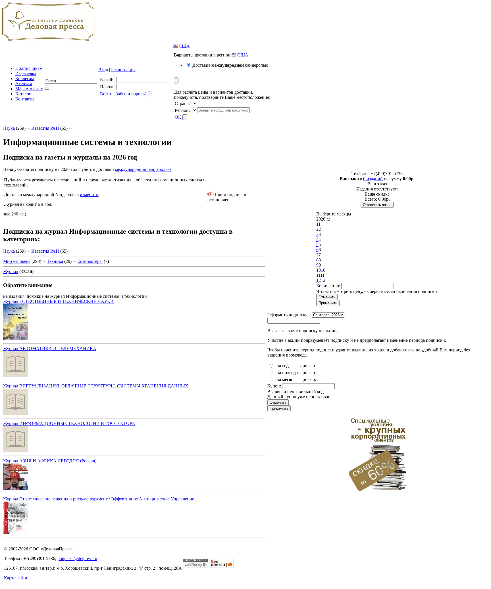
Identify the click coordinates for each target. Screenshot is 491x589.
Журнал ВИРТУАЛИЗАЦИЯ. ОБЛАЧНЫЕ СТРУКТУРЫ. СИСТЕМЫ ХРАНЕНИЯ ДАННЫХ (95, 385)
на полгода (287, 372)
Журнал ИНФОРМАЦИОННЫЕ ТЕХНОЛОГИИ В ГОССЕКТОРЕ (69, 423)
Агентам (23, 83)
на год (282, 365)
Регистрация (123, 69)
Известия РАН (45, 128)
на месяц (285, 379)
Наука (9, 128)
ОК (178, 117)
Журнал (10, 271)
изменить (89, 194)
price (307, 365)
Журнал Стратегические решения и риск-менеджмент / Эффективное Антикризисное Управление (98, 498)
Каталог (23, 93)
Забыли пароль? (131, 93)
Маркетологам (29, 88)
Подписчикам (28, 68)
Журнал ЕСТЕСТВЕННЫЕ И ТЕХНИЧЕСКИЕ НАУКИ (58, 301)
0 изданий (373, 178)
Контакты (24, 99)
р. (314, 365)
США (184, 46)
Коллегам (24, 78)
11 (318, 275)
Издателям (25, 73)
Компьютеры (90, 261)
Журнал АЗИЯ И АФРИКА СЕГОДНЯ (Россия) (49, 460)
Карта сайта (15, 577)
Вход (103, 69)
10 (318, 270)
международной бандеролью (143, 169)
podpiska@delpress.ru (77, 558)
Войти (106, 93)
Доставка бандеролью (230, 65)
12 (318, 280)
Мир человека (16, 261)
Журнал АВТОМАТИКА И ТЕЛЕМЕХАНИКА (49, 348)
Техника (55, 261)
